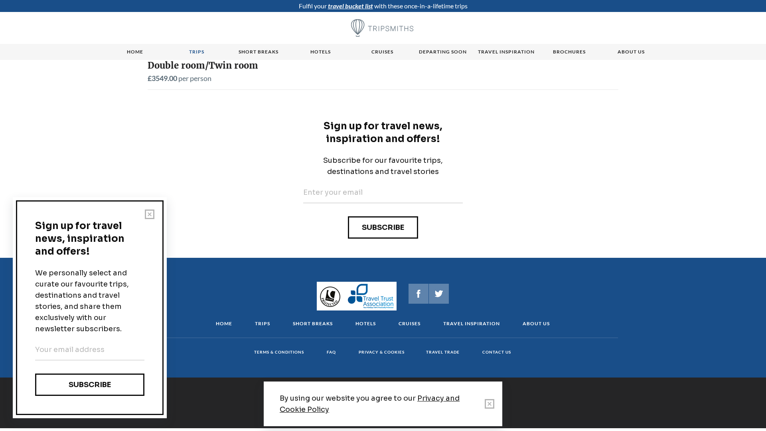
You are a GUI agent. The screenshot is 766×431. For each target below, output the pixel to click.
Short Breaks (313, 323)
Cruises (382, 52)
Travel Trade (443, 352)
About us (631, 52)
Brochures (569, 52)
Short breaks (258, 52)
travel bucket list (350, 6)
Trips (196, 52)
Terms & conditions (279, 352)
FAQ (331, 352)
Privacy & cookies (382, 352)
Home (135, 52)
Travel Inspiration (506, 52)
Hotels (320, 52)
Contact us (496, 352)
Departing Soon (443, 52)
